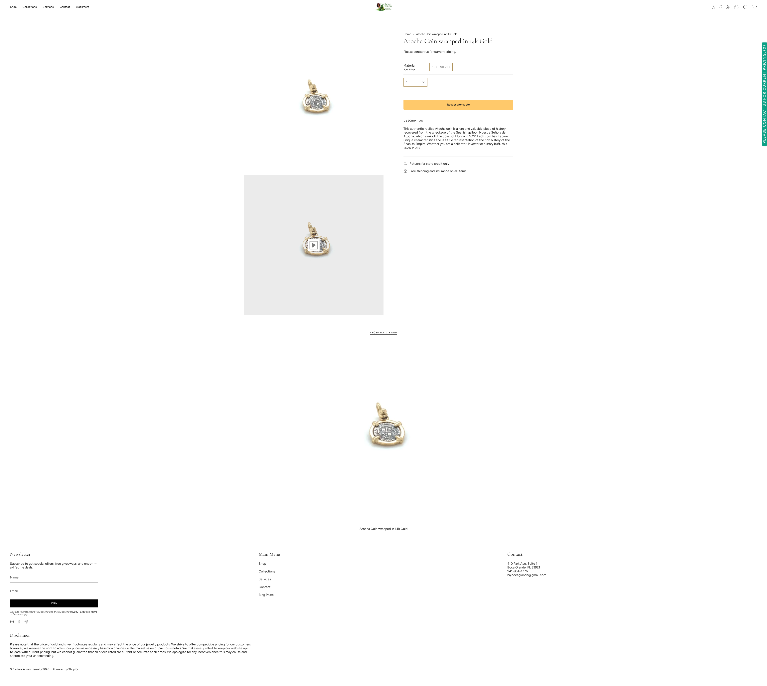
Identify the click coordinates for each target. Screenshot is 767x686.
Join (54, 603)
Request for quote (458, 104)
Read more (412, 147)
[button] (30, 7)
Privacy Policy (77, 611)
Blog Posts (266, 595)
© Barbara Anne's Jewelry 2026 (29, 669)
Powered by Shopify (65, 669)
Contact (264, 587)
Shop (262, 563)
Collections (267, 571)
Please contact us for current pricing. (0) (764, 94)
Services (265, 579)
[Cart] (754, 7)
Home (407, 34)
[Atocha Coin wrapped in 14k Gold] (384, 432)
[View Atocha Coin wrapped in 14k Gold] (314, 245)
